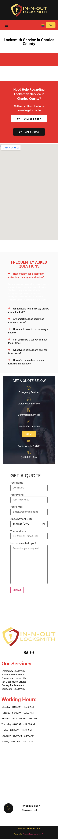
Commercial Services (29, 414)
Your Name (16, 483)
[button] (29, 275)
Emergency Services (29, 392)
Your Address (18, 531)
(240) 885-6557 (31, 805)
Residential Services (29, 426)
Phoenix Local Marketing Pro (33, 834)
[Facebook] (26, 652)
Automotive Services (29, 403)
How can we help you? (23, 543)
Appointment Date (21, 519)
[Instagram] (32, 652)
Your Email (16, 507)
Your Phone (17, 495)
